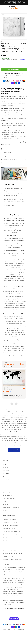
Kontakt (4, 464)
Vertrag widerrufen (14, 450)
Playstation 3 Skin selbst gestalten (10, 550)
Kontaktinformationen (17, 633)
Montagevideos (6, 482)
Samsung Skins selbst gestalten (10, 522)
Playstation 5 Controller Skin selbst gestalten (13, 537)
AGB (4, 489)
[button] (2, 7)
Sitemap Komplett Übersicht (9, 498)
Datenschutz (5, 486)
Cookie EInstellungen (7, 495)
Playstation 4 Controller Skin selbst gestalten (13, 547)
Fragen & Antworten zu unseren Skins (11, 507)
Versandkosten (23, 59)
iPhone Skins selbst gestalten (9, 519)
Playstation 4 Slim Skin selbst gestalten (11, 544)
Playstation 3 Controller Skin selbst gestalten (13, 553)
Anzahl (2, 62)
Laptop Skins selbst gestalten (9, 528)
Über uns (5, 476)
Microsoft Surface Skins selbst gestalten (11, 531)
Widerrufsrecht (6, 479)
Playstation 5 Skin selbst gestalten (10, 534)
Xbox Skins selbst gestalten (9, 556)
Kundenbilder (6, 473)
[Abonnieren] (23, 613)
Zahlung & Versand (7, 492)
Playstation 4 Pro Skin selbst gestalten (11, 540)
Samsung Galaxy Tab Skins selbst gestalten (12, 559)
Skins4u (6, 629)
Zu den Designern (9, 205)
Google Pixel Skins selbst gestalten (10, 525)
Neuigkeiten (5, 504)
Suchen (4, 501)
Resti (12, 387)
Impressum (5, 467)
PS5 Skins (5, 510)
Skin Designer (6, 470)
